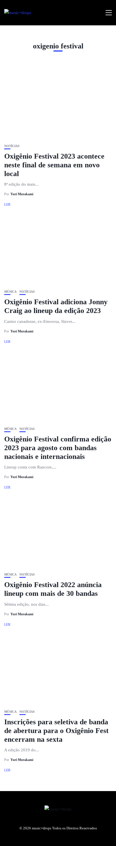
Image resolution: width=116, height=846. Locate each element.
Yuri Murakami (21, 194)
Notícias (11, 146)
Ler (7, 204)
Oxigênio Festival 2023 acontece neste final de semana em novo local (54, 165)
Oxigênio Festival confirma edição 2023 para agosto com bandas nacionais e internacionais (57, 448)
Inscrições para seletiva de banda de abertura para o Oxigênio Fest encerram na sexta (56, 730)
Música (10, 291)
